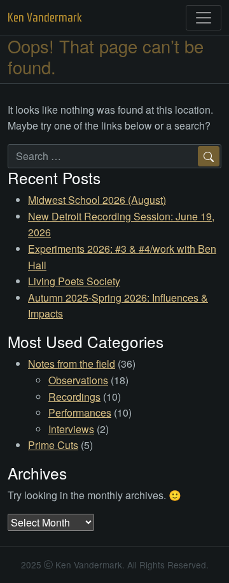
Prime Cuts (53, 445)
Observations (78, 380)
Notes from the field (71, 363)
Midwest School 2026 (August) (97, 199)
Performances (79, 412)
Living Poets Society (74, 281)
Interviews (71, 429)
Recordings (74, 396)
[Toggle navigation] (203, 17)
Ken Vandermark (45, 17)
